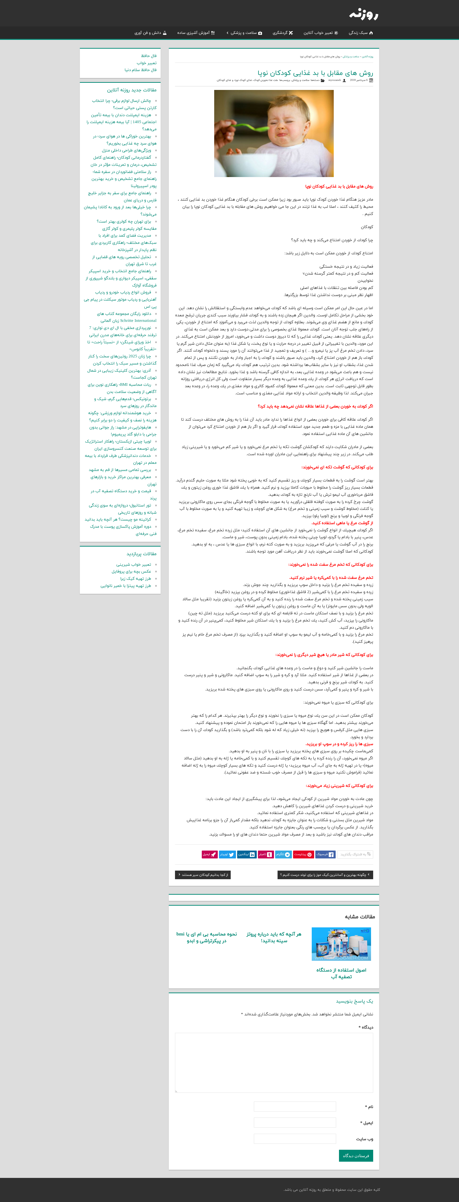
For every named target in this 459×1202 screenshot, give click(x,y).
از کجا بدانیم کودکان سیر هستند (205, 875)
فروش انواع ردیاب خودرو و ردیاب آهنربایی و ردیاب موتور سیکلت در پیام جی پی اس (120, 300)
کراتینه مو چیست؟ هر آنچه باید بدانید (118, 520)
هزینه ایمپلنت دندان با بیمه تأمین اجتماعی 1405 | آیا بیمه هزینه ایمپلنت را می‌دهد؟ (122, 122)
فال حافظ (149, 56)
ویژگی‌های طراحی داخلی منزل (126, 150)
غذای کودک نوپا (243, 80)
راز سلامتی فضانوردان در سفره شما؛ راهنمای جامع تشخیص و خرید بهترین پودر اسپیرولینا (124, 179)
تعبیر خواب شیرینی (133, 565)
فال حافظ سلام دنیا (141, 70)
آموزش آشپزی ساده (193, 33)
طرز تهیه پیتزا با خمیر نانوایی (126, 586)
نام (369, 1107)
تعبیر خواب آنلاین (318, 33)
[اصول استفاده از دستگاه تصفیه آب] (341, 960)
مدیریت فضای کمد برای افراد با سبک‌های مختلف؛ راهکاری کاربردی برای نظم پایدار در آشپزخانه (124, 243)
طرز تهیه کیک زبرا (135, 579)
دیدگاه (366, 1027)
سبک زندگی (358, 33)
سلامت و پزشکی (244, 33)
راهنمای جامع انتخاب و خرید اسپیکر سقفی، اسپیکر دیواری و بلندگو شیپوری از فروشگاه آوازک (121, 278)
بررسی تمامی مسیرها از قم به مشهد (120, 470)
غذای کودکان (224, 80)
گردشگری (280, 33)
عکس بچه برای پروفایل (131, 572)
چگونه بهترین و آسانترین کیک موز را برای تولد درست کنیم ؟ (323, 875)
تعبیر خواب (147, 63)
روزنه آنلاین (367, 56)
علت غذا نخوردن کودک (265, 80)
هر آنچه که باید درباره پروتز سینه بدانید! (274, 937)
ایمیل (366, 1123)
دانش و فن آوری (148, 33)
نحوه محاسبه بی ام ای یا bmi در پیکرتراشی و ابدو (206, 937)
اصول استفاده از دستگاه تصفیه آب (341, 973)
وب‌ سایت (364, 1139)
